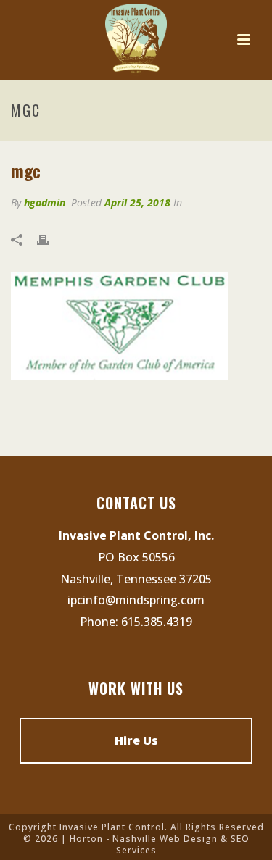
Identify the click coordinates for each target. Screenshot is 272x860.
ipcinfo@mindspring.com (136, 600)
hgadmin (44, 202)
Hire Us (136, 740)
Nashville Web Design (165, 838)
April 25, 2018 (137, 202)
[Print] (50, 239)
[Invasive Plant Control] (136, 40)
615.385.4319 (156, 622)
